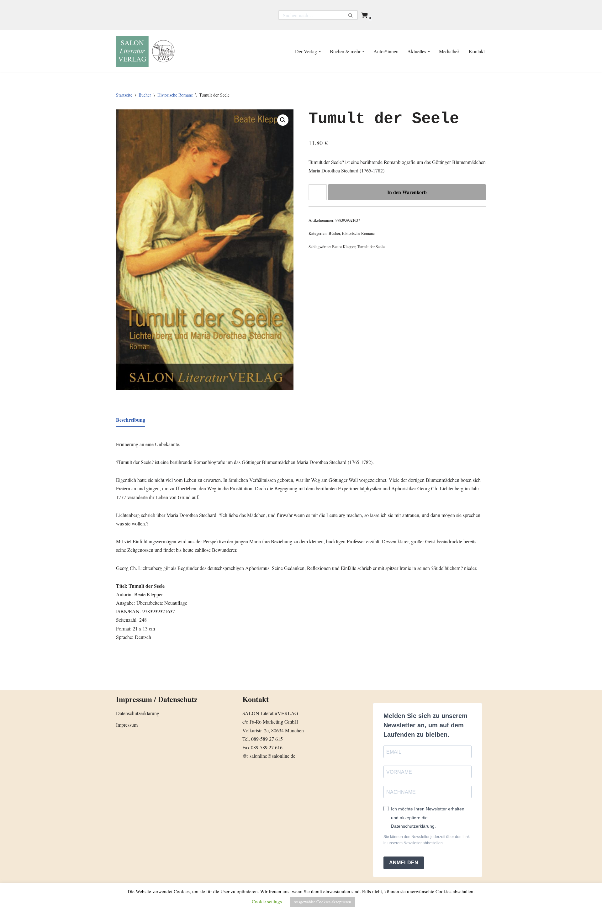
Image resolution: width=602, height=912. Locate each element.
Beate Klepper (343, 246)
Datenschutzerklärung (137, 713)
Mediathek (449, 51)
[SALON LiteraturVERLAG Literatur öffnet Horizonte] (147, 51)
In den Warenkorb (407, 192)
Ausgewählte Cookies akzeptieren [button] (322, 901)
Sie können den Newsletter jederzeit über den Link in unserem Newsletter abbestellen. (426, 840)
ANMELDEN (403, 862)
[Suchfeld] (351, 15)
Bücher (145, 95)
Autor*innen (386, 51)
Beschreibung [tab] (130, 419)
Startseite (124, 95)
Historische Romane (175, 95)
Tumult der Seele (371, 246)
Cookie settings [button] (267, 901)
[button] (320, 51)
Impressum (127, 724)
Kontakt (477, 51)
